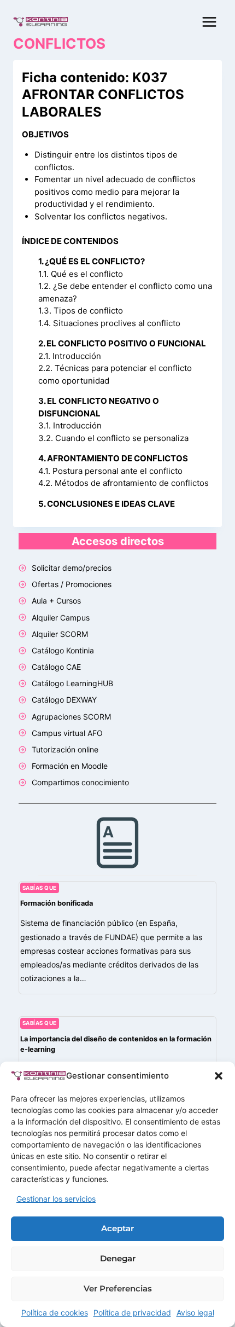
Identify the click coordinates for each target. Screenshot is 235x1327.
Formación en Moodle (70, 765)
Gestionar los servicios (56, 1198)
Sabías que (39, 888)
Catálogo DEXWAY (64, 699)
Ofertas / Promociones (71, 584)
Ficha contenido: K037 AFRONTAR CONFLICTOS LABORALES (103, 94)
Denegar (118, 1258)
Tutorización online (65, 749)
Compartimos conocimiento (80, 782)
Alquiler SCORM (60, 634)
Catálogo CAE (56, 666)
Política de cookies (54, 1312)
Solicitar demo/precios (71, 567)
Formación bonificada (56, 903)
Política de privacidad (132, 1312)
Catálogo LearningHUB (72, 683)
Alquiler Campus (61, 617)
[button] (218, 1075)
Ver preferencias (118, 1288)
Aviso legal (195, 1312)
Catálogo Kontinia (63, 650)
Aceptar (117, 1228)
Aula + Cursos (56, 600)
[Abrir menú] (209, 21)
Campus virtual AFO (67, 733)
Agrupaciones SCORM (71, 716)
